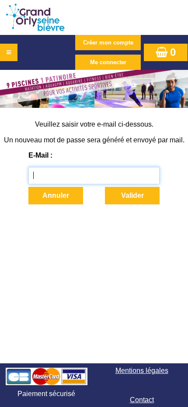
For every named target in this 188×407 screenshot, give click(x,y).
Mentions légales (141, 370)
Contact (142, 400)
